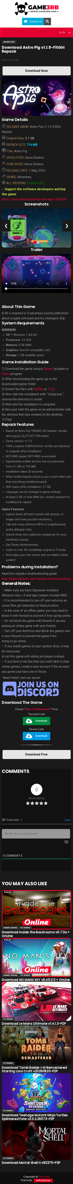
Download (41, 720)
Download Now (36, 70)
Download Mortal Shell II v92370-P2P (31, 1162)
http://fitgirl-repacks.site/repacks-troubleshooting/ (36, 579)
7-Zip (51, 389)
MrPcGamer (43, 1180)
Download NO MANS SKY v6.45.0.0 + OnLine (36, 979)
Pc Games (25, 927)
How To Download (38, 709)
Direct (6, 374)
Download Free (36, 754)
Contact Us (35, 21)
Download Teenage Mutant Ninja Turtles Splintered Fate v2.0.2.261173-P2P (35, 1117)
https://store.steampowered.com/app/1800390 (34, 199)
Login (67, 819)
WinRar (38, 389)
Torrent (48, 369)
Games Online (10, 927)
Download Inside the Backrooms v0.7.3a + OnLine (36, 934)
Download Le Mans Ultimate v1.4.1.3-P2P (34, 1023)
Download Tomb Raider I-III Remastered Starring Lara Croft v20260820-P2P (34, 1069)
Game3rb (44, 1176)
